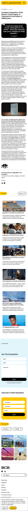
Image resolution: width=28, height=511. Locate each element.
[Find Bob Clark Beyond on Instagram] (2, 471)
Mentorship (4, 480)
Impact (3, 485)
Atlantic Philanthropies (14, 78)
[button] (24, 3)
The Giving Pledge (14, 137)
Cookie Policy (9, 504)
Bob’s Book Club (5, 492)
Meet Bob (3, 490)
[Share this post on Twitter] (4, 183)
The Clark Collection (6, 495)
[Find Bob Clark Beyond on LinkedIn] (5, 471)
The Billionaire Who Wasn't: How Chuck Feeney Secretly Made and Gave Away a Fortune (13, 121)
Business (3, 487)
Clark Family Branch (6, 497)
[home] (11, 3)
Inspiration (4, 482)
